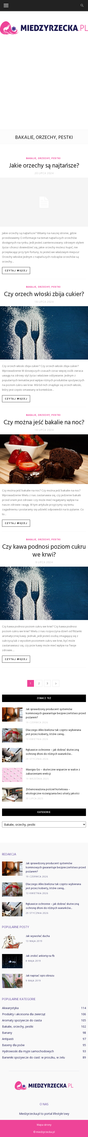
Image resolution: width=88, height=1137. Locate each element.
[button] (82, 5)
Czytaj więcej (16, 270)
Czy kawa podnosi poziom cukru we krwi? (44, 551)
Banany (7, 1033)
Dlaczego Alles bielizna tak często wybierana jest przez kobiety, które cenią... (53, 732)
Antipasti (8, 1039)
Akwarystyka (10, 1008)
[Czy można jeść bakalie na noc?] (44, 459)
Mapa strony (44, 1124)
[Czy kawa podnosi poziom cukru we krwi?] (44, 593)
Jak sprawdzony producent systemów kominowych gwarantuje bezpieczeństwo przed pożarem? (56, 713)
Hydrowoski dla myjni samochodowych (28, 1051)
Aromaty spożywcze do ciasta (22, 1020)
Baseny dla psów (13, 1045)
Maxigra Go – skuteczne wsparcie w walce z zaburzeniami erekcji (53, 771)
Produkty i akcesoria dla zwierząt (23, 1014)
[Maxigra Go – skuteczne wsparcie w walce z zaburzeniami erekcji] (12, 775)
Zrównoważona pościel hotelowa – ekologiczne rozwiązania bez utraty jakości (52, 791)
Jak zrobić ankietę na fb (40, 956)
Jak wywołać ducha (38, 936)
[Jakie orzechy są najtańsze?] (44, 202)
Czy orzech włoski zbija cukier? (44, 294)
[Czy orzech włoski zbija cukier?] (44, 333)
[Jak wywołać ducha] (12, 941)
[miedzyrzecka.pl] (44, 28)
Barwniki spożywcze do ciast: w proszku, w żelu (33, 1057)
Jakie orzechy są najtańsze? (44, 166)
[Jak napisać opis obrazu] (12, 981)
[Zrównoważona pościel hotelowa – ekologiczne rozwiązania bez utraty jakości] (12, 795)
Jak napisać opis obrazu (40, 975)
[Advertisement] (44, 83)
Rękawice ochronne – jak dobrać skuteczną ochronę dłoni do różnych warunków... (52, 752)
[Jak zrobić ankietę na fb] (12, 961)
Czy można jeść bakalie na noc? (44, 423)
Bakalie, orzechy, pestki (43, 158)
